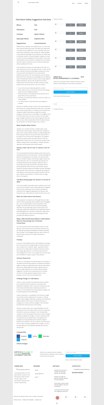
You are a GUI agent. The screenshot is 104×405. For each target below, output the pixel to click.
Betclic (36, 370)
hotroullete (33, 230)
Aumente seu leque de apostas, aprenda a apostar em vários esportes (61, 378)
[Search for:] (70, 104)
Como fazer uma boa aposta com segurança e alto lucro (61, 390)
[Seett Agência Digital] (56, 403)
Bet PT (37, 377)
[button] (70, 24)
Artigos (86, 3)
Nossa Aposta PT (39, 373)
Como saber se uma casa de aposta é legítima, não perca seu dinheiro (61, 385)
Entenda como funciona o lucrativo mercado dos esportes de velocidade (60, 371)
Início (73, 3)
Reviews (80, 3)
